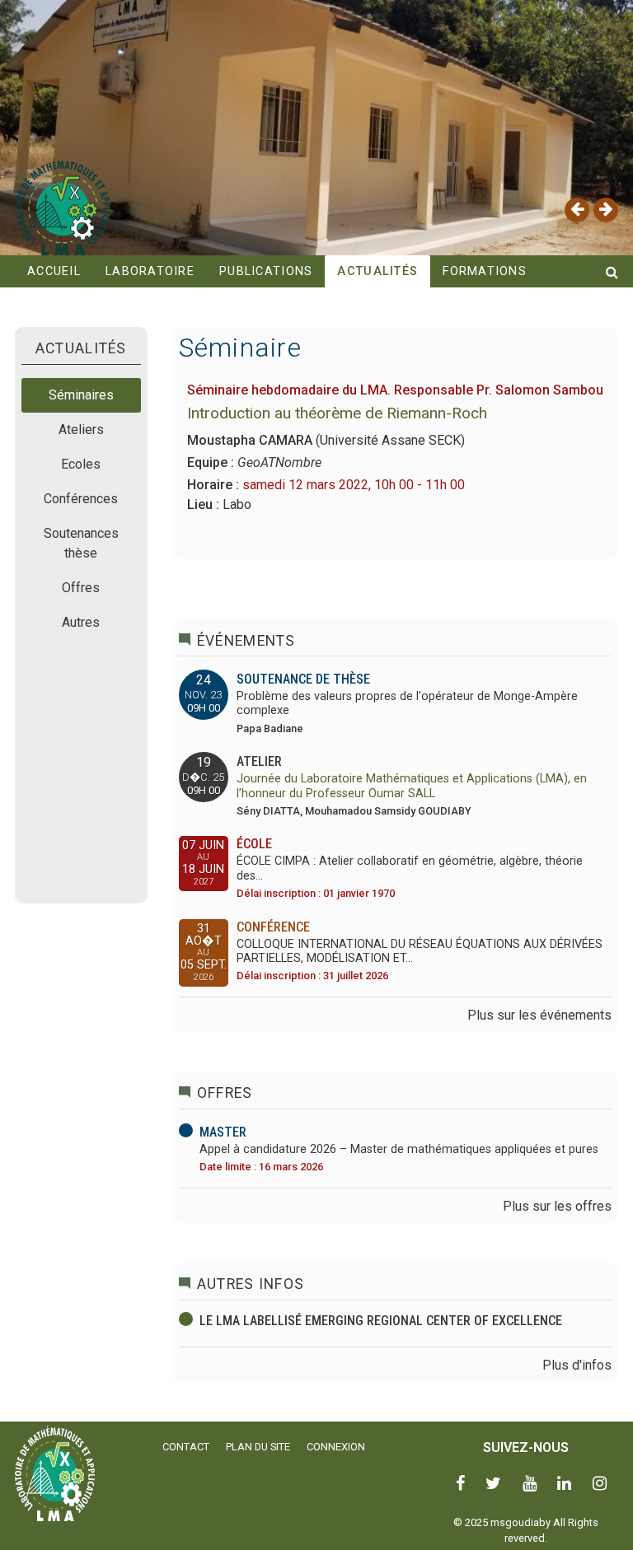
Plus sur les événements (539, 1015)
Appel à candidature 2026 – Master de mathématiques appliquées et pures (398, 1149)
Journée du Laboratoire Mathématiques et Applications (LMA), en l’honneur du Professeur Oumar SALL (412, 786)
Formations (485, 271)
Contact (185, 1446)
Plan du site (258, 1446)
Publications (265, 271)
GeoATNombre (279, 462)
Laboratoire (150, 271)
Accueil (54, 271)
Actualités (377, 271)
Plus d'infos (577, 1365)
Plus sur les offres (557, 1206)
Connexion (336, 1446)
